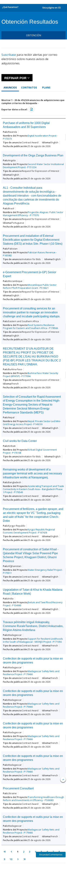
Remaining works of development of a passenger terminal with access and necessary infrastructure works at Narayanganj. (32, 473)
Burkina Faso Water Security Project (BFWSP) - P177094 (30, 374)
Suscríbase (8, 55)
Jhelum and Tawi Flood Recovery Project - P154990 (33, 604)
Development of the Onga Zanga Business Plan (33, 155)
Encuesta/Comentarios (50, 854)
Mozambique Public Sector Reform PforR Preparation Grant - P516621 (29, 286)
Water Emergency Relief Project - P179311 (33, 571)
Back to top (63, 779)
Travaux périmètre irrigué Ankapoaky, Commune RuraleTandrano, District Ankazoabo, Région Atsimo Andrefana (33, 626)
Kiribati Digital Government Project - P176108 (30, 451)
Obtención (33, 35)
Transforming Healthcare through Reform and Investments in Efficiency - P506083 (33, 798)
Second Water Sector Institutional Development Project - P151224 (33, 166)
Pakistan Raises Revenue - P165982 (30, 254)
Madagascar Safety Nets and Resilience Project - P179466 (31, 673)
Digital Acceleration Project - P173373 (30, 137)
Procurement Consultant (18, 788)
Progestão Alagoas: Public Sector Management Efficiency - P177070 (33, 214)
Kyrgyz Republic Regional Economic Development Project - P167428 (29, 531)
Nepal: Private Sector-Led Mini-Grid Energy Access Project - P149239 (32, 423)
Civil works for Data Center (20, 440)
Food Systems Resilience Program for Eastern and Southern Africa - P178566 (30, 326)
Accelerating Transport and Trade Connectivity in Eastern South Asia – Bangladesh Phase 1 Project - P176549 (33, 489)
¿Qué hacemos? (10, 7)
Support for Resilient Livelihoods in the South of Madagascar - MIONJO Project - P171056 (33, 640)
